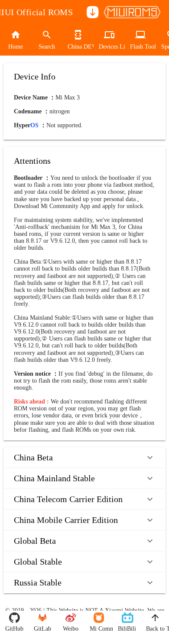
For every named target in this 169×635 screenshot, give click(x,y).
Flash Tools (140, 46)
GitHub (14, 628)
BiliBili (127, 628)
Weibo (70, 628)
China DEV (78, 46)
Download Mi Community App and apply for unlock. (79, 206)
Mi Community (98, 628)
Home (15, 46)
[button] (84, 457)
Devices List (109, 46)
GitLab (42, 628)
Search (47, 46)
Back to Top (155, 628)
